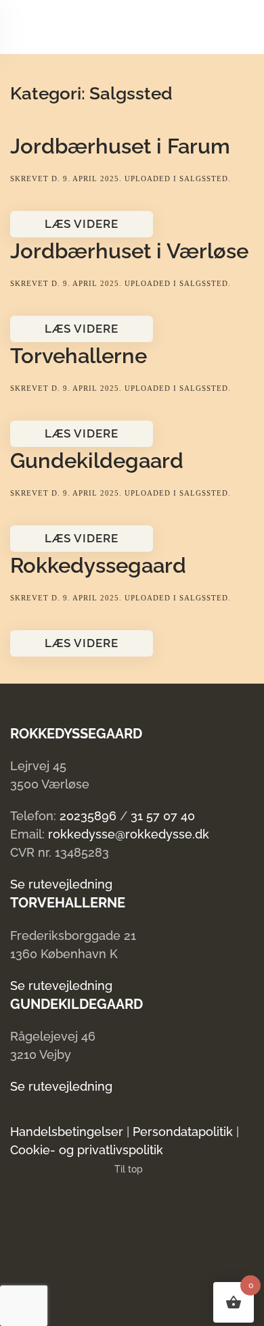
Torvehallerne (78, 356)
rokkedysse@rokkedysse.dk (128, 834)
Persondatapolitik (183, 1131)
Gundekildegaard (96, 460)
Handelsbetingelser (66, 1131)
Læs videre (81, 224)
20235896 (88, 816)
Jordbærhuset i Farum (120, 146)
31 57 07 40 (163, 816)
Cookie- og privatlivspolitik (86, 1150)
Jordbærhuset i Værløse (129, 251)
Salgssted (203, 178)
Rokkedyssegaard (98, 565)
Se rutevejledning (61, 884)
